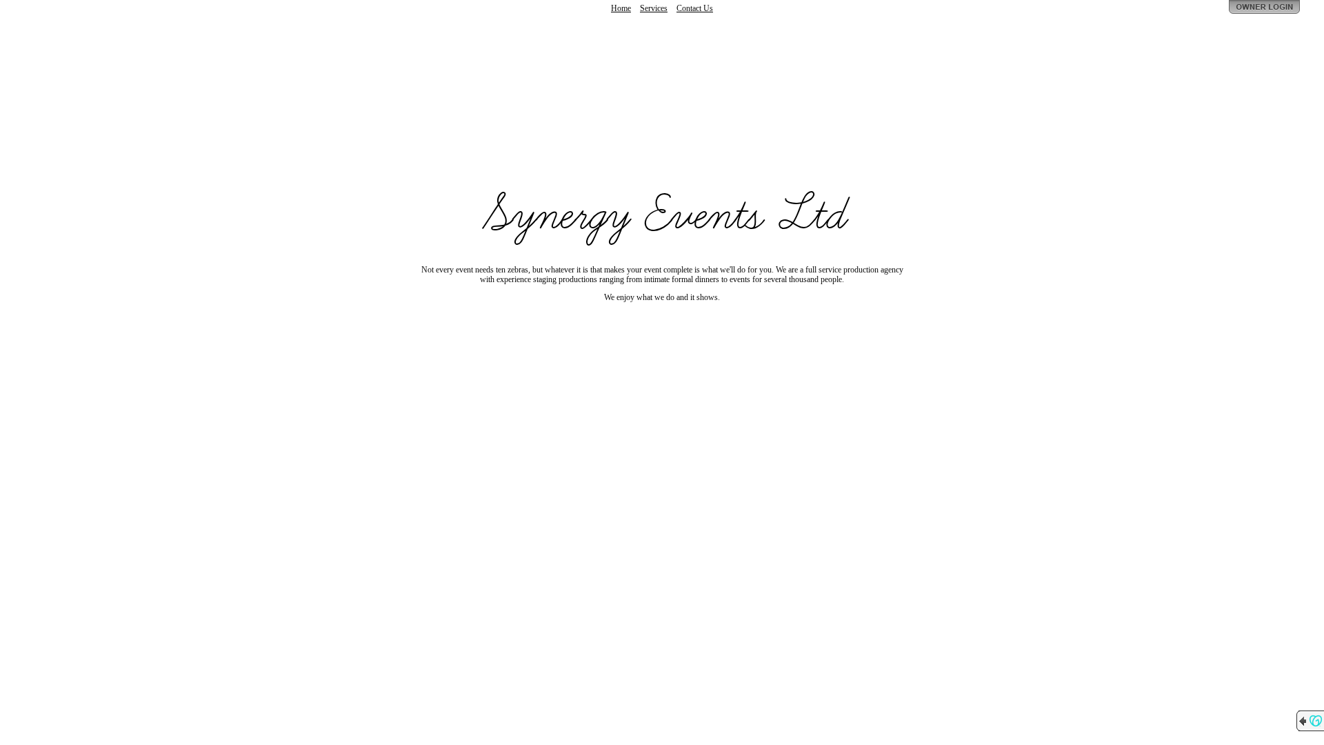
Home (621, 8)
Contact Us (694, 8)
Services (654, 8)
